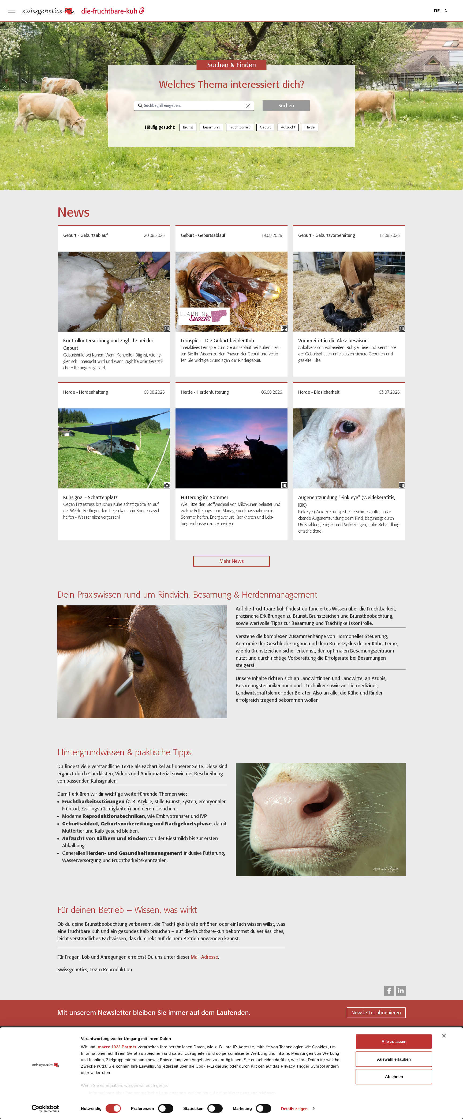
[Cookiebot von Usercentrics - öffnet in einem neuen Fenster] (45, 1109)
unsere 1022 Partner (116, 1047)
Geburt (265, 127)
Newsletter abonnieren (376, 1013)
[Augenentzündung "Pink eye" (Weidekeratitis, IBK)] (349, 448)
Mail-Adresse (204, 957)
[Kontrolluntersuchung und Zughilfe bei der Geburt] (114, 292)
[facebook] (389, 991)
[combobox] (194, 106)
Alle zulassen (394, 1041)
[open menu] (11, 11)
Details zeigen (294, 1108)
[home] (48, 10)
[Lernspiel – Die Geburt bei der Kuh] (232, 292)
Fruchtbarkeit (240, 127)
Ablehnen (394, 1076)
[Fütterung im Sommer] (232, 448)
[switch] (165, 1108)
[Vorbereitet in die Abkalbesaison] (349, 292)
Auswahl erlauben (394, 1059)
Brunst (188, 127)
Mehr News (231, 561)
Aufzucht (288, 127)
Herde (310, 127)
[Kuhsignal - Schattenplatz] (114, 448)
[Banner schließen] (444, 1036)
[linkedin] (401, 991)
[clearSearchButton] (248, 106)
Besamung (211, 127)
